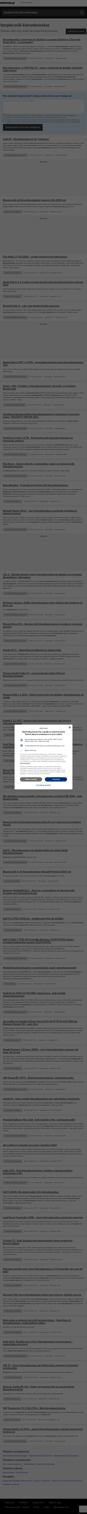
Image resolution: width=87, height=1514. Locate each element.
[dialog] (43, 757)
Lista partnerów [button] (25, 763)
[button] (43, 750)
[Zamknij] (69, 727)
